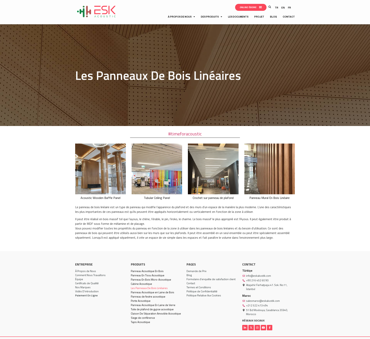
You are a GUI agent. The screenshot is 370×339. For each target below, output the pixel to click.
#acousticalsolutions (185, 133)
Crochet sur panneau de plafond (213, 197)
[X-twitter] (251, 327)
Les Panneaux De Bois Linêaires (149, 288)
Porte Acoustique (141, 301)
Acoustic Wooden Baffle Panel (100, 197)
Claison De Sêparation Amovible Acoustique (156, 313)
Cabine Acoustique (141, 284)
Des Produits (210, 16)
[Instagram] (257, 327)
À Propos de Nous (180, 16)
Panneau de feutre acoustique (148, 296)
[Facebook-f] (269, 327)
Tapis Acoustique (140, 322)
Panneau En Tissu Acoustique (147, 275)
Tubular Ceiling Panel (157, 197)
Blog (273, 16)
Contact (289, 16)
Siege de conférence (143, 318)
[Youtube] (263, 327)
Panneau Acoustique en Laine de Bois (152, 292)
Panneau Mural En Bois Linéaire (269, 197)
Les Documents (238, 16)
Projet (259, 16)
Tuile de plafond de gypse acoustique (152, 309)
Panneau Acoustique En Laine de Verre (153, 305)
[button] (270, 7)
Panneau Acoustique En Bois (147, 271)
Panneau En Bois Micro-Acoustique (151, 279)
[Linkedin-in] (245, 327)
